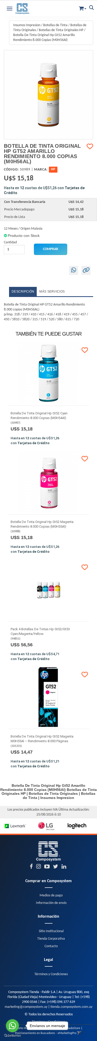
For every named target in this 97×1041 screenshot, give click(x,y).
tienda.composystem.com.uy (71, 1007)
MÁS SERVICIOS (52, 291)
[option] (15, 826)
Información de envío (51, 903)
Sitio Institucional (51, 931)
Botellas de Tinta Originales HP (61, 30)
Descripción (23, 291)
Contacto (51, 946)
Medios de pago (51, 895)
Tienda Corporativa (51, 939)
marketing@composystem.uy (26, 1007)
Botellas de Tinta (55, 25)
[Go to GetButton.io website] (12, 1035)
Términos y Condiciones (51, 974)
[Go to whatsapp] (12, 1025)
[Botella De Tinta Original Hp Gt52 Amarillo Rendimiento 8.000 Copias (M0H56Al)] (48, 94)
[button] (82, 7)
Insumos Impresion (26, 25)
